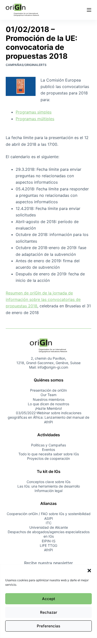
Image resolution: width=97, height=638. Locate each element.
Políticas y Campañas (48, 445)
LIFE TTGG (48, 545)
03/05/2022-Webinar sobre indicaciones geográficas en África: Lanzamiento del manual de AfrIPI (48, 417)
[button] (89, 570)
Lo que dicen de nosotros (48, 404)
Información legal (48, 491)
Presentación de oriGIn (48, 390)
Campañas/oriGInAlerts (26, 65)
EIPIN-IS (48, 541)
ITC (48, 523)
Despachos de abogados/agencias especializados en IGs (49, 534)
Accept (48, 598)
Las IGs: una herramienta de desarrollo (48, 486)
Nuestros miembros (48, 399)
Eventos (48, 449)
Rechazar (48, 612)
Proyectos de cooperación (48, 458)
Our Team (48, 395)
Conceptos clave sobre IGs (48, 482)
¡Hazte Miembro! (48, 408)
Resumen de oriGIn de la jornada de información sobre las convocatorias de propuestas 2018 (43, 299)
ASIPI (48, 518)
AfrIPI (48, 550)
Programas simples (33, 112)
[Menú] (89, 10)
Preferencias (48, 626)
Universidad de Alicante (48, 527)
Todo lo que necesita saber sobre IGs (48, 454)
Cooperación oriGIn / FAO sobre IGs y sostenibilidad (49, 514)
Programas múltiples (35, 118)
